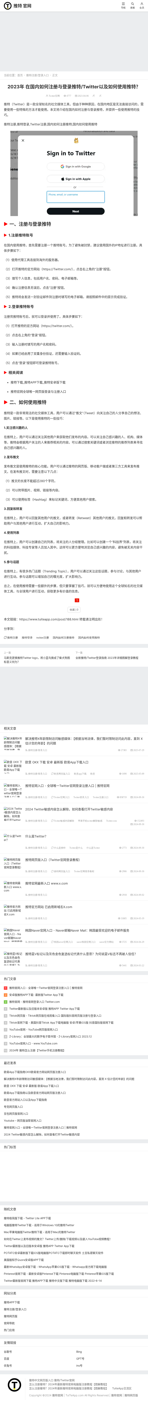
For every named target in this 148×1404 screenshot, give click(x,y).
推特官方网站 (65, 1161)
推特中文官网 (134, 1161)
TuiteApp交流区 (122, 1388)
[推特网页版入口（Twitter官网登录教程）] (13, 863)
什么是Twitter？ (36, 836)
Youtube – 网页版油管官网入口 (22, 1120)
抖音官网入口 (78, 1196)
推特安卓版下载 (112, 1161)
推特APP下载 (58, 1167)
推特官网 (10, 1155)
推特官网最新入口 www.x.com (46, 883)
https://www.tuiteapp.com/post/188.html (48, 619)
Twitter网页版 (13, 1161)
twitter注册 (42, 637)
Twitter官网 (54, 96)
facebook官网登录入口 (63, 1190)
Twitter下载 (98, 1196)
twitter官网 (103, 1155)
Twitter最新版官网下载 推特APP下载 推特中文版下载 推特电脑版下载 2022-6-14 (53, 1280)
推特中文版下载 (85, 1173)
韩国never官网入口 (63, 942)
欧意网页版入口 (62, 773)
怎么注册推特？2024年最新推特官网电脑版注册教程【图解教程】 (68, 1384)
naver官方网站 (106, 942)
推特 (50, 1161)
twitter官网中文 (56, 1196)
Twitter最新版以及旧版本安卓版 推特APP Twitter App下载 (44, 1008)
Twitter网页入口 (14, 1184)
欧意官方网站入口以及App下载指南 (25, 1099)
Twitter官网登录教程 (84, 871)
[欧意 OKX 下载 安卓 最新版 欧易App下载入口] (13, 767)
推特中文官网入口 (118, 1167)
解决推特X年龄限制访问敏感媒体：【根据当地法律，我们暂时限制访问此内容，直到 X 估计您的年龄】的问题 (69, 1078)
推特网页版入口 (62, 871)
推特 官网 (22, 5)
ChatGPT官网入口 (131, 1173)
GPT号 (80, 1358)
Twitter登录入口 (81, 797)
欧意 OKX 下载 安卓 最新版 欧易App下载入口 (56, 762)
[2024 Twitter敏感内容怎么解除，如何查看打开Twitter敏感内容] (13, 816)
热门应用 (9, 1330)
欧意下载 (73, 1184)
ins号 (79, 1365)
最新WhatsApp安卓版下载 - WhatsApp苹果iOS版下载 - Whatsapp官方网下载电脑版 (55, 1266)
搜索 (132, 7)
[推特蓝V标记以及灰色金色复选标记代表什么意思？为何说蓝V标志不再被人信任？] (13, 963)
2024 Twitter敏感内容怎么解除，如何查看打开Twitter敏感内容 (69, 809)
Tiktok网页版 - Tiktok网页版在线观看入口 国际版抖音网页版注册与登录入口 (55, 1015)
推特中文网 (96, 1167)
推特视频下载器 (56, 1178)
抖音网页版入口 (117, 1184)
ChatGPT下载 (90, 1190)
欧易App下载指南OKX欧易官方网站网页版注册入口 (35, 1072)
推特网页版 (27, 1155)
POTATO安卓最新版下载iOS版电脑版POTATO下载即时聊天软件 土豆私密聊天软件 (53, 1252)
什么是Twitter (93, 847)
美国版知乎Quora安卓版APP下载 (24, 1259)
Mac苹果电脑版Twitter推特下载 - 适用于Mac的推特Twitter (39, 1232)
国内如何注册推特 (59, 124)
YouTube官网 (37, 1167)
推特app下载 (123, 1155)
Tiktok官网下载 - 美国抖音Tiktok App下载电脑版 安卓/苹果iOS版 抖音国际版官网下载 (61, 1022)
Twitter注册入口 (100, 797)
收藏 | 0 (74, 609)
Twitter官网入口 (62, 797)
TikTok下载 (128, 1190)
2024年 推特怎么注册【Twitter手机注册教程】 (37, 1050)
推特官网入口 (34, 1161)
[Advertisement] (74, 41)
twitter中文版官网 (15, 1173)
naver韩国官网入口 (86, 942)
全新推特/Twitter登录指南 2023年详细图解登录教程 (107, 657)
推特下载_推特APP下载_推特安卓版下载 (38, 382)
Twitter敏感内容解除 (64, 820)
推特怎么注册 (97, 1178)
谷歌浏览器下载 (40, 1173)
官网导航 (9, 1323)
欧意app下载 (80, 773)
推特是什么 (77, 1178)
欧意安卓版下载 (14, 1190)
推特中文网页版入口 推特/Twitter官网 (52, 1380)
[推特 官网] (8, 5)
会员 (142, 7)
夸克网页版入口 (13, 1106)
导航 (123, 7)
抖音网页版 (35, 1196)
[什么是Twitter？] (13, 837)
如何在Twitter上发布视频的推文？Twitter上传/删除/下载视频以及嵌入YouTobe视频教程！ (58, 1239)
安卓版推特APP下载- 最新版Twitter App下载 (36, 994)
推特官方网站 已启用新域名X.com (48, 907)
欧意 (92, 773)
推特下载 (62, 1155)
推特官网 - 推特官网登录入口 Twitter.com (34, 1001)
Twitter (18, 104)
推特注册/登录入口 (37, 75)
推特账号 (25, 235)
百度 (6, 1358)
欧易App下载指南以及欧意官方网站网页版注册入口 (35, 1092)
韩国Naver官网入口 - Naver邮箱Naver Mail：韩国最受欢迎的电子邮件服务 (77, 930)
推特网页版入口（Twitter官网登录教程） (53, 860)
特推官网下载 (63, 1173)
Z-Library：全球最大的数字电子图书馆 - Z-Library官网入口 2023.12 (50, 1036)
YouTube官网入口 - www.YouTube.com (33, 1043)
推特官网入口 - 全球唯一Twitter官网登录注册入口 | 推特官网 (67, 786)
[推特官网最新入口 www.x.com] (13, 886)
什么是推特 (60, 847)
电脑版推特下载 (14, 1196)
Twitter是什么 (76, 847)
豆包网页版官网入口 (16, 1113)
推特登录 (23, 124)
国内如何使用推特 (85, 124)
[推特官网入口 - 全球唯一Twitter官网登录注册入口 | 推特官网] (13, 792)
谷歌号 (8, 1351)
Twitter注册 (38, 124)
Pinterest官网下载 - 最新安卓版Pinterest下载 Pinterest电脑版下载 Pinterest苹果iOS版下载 (59, 1273)
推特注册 (10, 124)
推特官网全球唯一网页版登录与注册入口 (38, 392)
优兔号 (8, 1365)
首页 (20, 75)
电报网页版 (110, 1190)
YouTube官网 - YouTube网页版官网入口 (33, 1029)
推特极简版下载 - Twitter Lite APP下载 (27, 1218)
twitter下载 (77, 1167)
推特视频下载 (34, 1178)
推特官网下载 (107, 1173)
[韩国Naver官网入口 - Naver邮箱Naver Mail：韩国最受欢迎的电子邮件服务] (13, 939)
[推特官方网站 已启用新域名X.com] (13, 910)
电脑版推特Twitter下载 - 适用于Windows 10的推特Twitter (39, 1225)
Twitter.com (62, 269)
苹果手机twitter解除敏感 (90, 820)
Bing (79, 1351)
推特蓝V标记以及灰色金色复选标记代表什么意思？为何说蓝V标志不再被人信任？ (81, 954)
